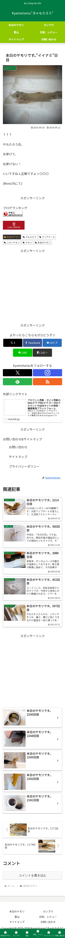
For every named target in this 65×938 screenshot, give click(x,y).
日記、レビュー (48, 916)
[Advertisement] (32, 286)
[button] (42, 353)
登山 (17, 916)
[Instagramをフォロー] (47, 372)
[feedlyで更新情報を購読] (17, 381)
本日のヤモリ (13, 236)
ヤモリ (28, 242)
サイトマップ (18, 456)
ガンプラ (48, 911)
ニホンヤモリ (13, 242)
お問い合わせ (18, 447)
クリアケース (48, 236)
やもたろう (31, 236)
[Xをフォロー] (17, 372)
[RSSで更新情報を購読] (47, 381)
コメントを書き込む (32, 875)
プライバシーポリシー (24, 466)
